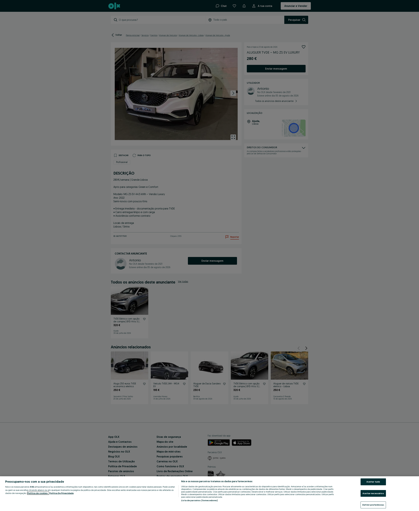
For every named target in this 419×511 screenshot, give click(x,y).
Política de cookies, (38, 493)
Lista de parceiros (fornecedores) (199, 500)
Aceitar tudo (373, 481)
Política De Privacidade (61, 493)
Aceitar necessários (373, 493)
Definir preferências (373, 504)
